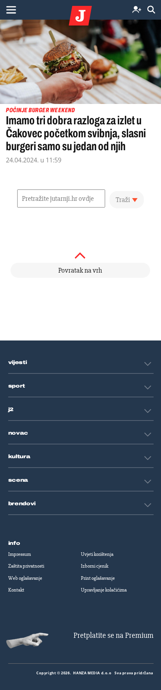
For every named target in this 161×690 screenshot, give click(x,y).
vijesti (17, 362)
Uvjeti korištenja (97, 554)
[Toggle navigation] (11, 10)
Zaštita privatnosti (26, 566)
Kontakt (16, 590)
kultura (19, 456)
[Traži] (151, 10)
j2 (11, 409)
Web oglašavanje (25, 578)
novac (18, 433)
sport (16, 386)
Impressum (19, 554)
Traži (123, 199)
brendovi (22, 503)
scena (18, 480)
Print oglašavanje (98, 578)
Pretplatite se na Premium (113, 635)
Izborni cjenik (94, 566)
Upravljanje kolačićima (104, 590)
